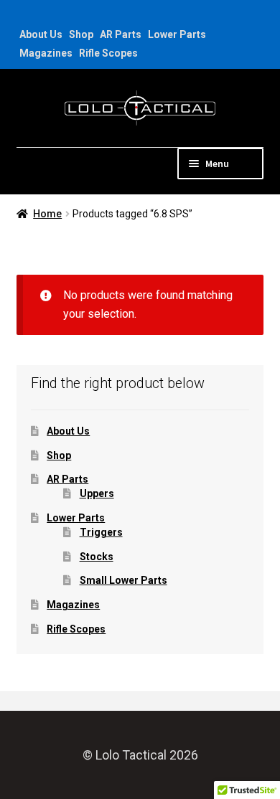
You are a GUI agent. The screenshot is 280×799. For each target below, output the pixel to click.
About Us (40, 34)
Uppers (97, 493)
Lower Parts (177, 34)
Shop (81, 34)
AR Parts (120, 34)
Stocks (96, 556)
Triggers (101, 532)
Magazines (46, 53)
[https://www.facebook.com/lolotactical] (23, 15)
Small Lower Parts (123, 580)
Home (47, 213)
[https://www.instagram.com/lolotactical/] (41, 15)
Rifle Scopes (108, 53)
